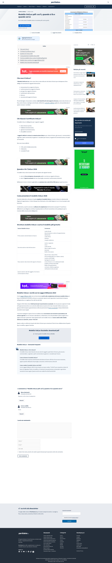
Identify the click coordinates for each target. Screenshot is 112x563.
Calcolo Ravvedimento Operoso (49, 540)
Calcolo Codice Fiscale (47, 537)
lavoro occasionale (53, 308)
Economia (62, 541)
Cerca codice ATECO (47, 543)
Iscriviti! (84, 143)
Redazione (79, 538)
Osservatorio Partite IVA (48, 546)
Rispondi (21, 400)
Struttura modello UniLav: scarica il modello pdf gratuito (33, 58)
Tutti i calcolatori (46, 545)
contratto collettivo (50, 103)
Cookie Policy (79, 545)
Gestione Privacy (80, 550)
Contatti (78, 537)
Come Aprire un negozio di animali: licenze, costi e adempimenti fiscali (79, 84)
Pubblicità (78, 540)
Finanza (38, 6)
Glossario (62, 547)
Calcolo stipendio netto (48, 535)
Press (78, 541)
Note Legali (79, 546)
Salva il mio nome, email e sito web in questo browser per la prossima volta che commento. (41, 452)
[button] (4, 2)
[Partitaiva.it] (56, 2)
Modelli (24, 11)
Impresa (19, 6)
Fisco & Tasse (62, 538)
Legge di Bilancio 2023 (25, 296)
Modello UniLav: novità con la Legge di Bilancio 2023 (32, 60)
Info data (61, 546)
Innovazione (51, 6)
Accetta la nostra (81, 139)
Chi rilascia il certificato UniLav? (27, 51)
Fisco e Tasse (31, 6)
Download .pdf (44, 338)
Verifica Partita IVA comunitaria (49, 541)
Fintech (44, 6)
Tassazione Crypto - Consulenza (49, 551)
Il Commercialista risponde (48, 549)
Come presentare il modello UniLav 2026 (29, 56)
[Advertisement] (56, 480)
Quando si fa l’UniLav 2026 (26, 53)
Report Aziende (46, 548)
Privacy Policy (79, 543)
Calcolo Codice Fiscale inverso (49, 538)
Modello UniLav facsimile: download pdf (29, 62)
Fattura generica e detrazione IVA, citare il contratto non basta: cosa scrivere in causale (79, 93)
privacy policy (75, 517)
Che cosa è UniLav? (24, 49)
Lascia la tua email (79, 131)
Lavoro (24, 6)
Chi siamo (78, 535)
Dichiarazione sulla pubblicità (82, 548)
